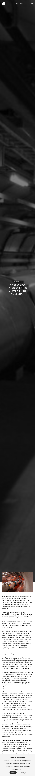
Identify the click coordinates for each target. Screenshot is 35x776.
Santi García (17, 4)
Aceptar (13, 772)
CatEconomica (24, 596)
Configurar (21, 772)
